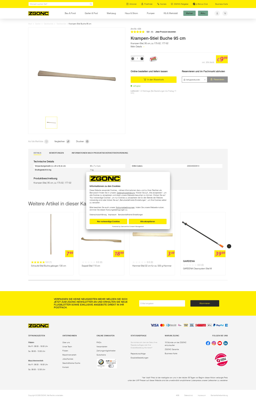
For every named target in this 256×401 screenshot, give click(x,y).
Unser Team (67, 346)
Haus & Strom (131, 13)
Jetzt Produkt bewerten (165, 32)
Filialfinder (148, 4)
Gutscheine (101, 355)
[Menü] (115, 360)
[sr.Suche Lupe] (91, 4)
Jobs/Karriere (67, 359)
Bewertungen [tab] (56, 153)
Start (30, 24)
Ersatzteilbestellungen (139, 358)
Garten (38, 24)
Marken (189, 13)
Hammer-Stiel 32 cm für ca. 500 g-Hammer (151, 265)
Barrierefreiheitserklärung (219, 395)
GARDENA (189, 261)
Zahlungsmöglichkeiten (106, 351)
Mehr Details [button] (137, 46)
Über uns (66, 342)
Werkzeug (111, 13)
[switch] (111, 366)
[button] (229, 246)
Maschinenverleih (69, 355)
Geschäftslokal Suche (71, 363)
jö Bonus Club (202, 4)
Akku (203, 13)
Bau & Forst (70, 13)
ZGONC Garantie (172, 349)
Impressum (202, 395)
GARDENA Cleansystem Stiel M (197, 268)
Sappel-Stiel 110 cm (91, 265)
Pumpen (151, 13)
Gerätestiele (48, 24)
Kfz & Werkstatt (171, 13)
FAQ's (99, 342)
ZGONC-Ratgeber (181, 4)
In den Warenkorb (155, 79)
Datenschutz (188, 395)
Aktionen (133, 4)
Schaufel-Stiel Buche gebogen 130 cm (48, 265)
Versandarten (102, 346)
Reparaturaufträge (138, 354)
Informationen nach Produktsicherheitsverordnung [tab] (100, 153)
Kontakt (65, 367)
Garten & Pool (91, 13)
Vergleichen (59, 141)
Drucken (80, 141)
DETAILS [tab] (37, 153)
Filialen (65, 351)
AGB (177, 395)
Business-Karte (221, 4)
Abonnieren (204, 303)
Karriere (163, 4)
